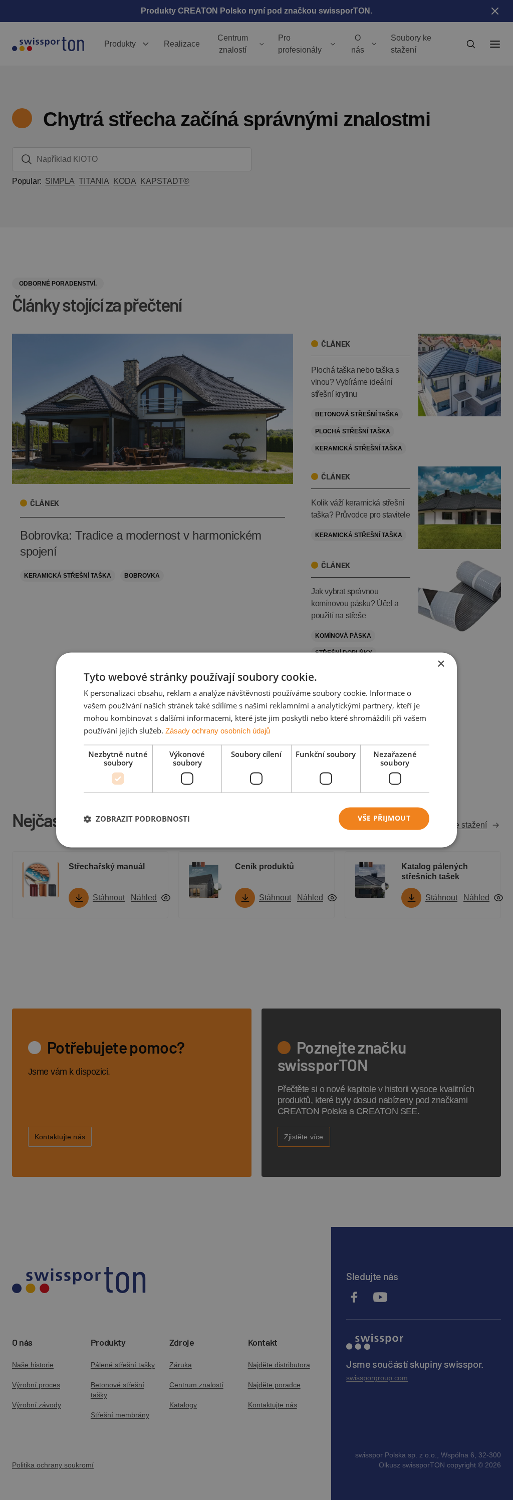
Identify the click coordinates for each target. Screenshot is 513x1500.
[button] (137, 818)
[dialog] (256, 749)
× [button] (440, 664)
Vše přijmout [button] (384, 818)
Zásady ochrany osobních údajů (217, 730)
